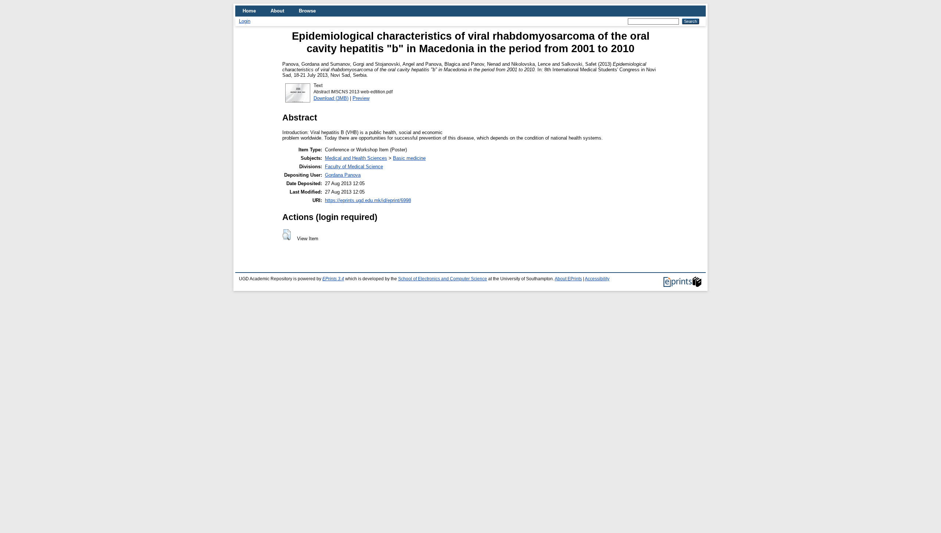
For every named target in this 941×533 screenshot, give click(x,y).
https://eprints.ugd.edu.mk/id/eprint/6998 (368, 200)
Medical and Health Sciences (356, 158)
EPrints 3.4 (333, 279)
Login (244, 21)
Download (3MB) (331, 98)
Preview (361, 98)
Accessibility (597, 279)
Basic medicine (409, 158)
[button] (286, 234)
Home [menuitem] (249, 11)
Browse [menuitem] (307, 11)
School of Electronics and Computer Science (442, 279)
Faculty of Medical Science (354, 166)
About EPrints (568, 279)
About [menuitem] (277, 11)
